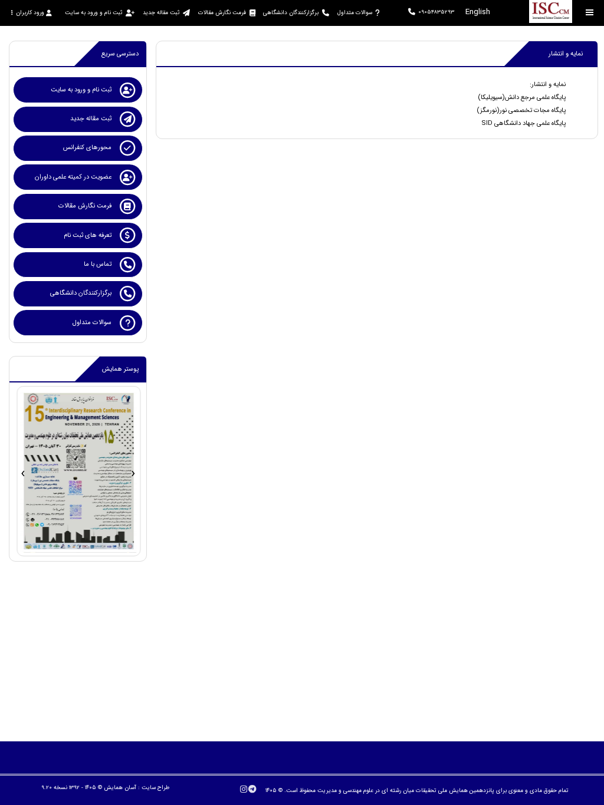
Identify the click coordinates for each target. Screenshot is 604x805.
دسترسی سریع (120, 54)
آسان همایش (120, 787)
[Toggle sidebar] (590, 12)
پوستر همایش (120, 369)
